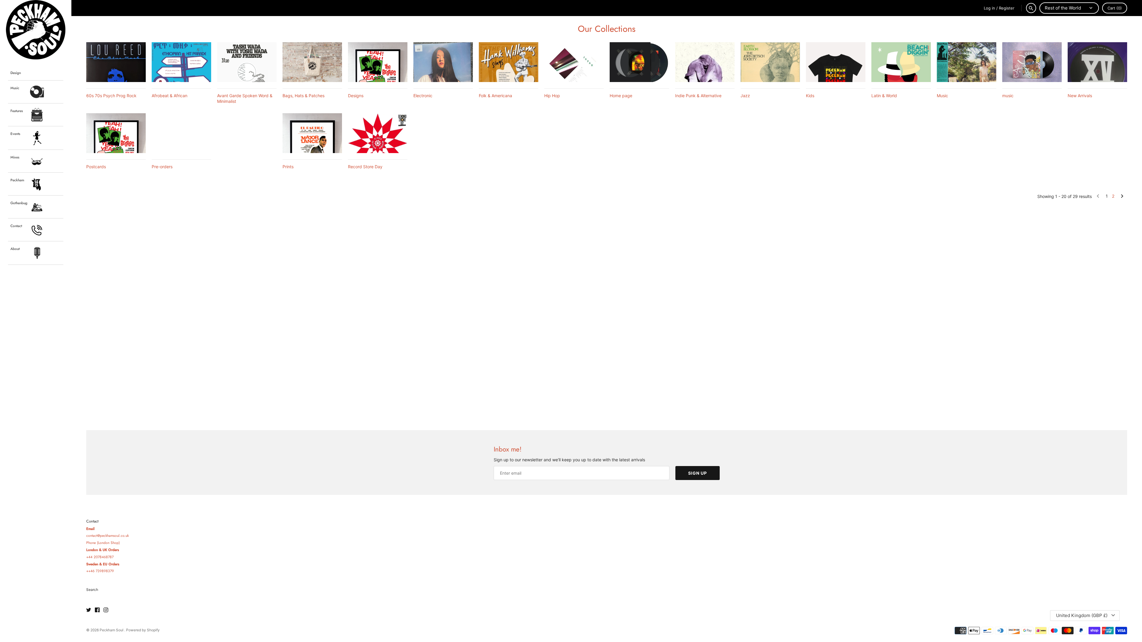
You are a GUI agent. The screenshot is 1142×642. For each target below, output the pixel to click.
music (1008, 95)
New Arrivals (1080, 95)
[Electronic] (443, 62)
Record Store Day (365, 166)
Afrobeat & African (169, 95)
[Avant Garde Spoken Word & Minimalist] (247, 62)
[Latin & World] (901, 62)
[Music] (966, 62)
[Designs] (377, 62)
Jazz (745, 95)
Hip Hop (552, 95)
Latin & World (884, 95)
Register (1006, 8)
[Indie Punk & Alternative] (705, 62)
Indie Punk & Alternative (698, 95)
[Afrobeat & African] (181, 62)
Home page (621, 95)
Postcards (96, 166)
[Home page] (639, 62)
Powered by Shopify (143, 630)
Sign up (697, 473)
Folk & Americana (495, 95)
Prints (288, 166)
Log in (989, 8)
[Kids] (835, 62)
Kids (810, 95)
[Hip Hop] (574, 62)
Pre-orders (162, 166)
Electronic (422, 95)
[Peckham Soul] (35, 29)
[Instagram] (105, 610)
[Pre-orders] (181, 133)
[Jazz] (770, 62)
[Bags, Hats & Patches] (312, 62)
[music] (1032, 62)
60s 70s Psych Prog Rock (111, 95)
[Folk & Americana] (508, 62)
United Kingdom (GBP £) (1082, 615)
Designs (355, 95)
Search (92, 589)
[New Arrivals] (1097, 62)
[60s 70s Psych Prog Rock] (116, 62)
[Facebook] (97, 610)
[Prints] (312, 133)
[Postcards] (116, 133)
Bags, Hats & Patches (303, 95)
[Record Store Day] (377, 133)
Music (942, 95)
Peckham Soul (112, 630)
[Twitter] (88, 610)
